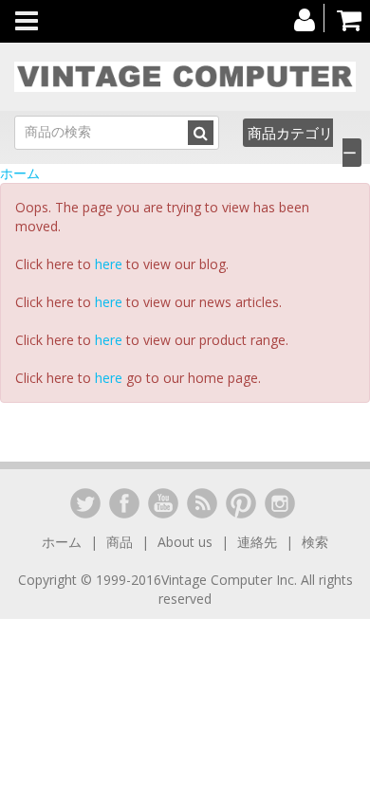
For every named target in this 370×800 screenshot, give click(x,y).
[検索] (200, 132)
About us (185, 542)
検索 (315, 542)
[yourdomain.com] (185, 77)
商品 (119, 542)
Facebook (124, 503)
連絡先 (257, 542)
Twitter (85, 503)
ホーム (20, 173)
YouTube (163, 503)
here (108, 264)
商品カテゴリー (302, 142)
